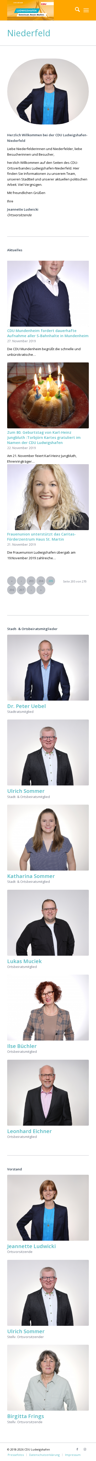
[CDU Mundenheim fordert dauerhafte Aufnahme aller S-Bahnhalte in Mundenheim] (48, 294)
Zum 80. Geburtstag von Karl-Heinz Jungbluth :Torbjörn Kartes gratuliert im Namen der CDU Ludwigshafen (44, 437)
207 (21, 590)
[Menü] (86, 10)
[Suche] (75, 10)
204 (41, 581)
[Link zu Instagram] (85, 1449)
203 (31, 581)
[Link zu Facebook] (77, 1449)
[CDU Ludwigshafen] (39, 10)
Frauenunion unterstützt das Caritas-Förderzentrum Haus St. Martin (41, 537)
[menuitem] (75, 10)
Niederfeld (28, 33)
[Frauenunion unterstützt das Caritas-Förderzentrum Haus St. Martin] (48, 497)
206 (11, 590)
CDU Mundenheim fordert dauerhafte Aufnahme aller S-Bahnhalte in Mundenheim (48, 333)
